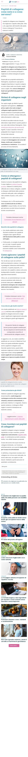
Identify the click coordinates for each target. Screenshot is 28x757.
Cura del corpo (12, 5)
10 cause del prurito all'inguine (12, 539)
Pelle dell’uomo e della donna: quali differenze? (15, 298)
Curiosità (3, 516)
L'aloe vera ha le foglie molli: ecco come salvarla (13, 558)
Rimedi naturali (4, 5)
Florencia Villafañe (11, 56)
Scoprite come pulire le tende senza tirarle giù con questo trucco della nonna (13, 519)
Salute (3, 494)
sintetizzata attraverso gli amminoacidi (12, 127)
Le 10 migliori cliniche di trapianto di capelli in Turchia (13, 578)
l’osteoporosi (8, 250)
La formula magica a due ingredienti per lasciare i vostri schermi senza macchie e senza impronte (13, 599)
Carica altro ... (14, 645)
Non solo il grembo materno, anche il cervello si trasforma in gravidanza (14, 640)
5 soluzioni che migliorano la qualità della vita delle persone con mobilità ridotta (13, 497)
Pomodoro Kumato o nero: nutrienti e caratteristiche (13, 620)
